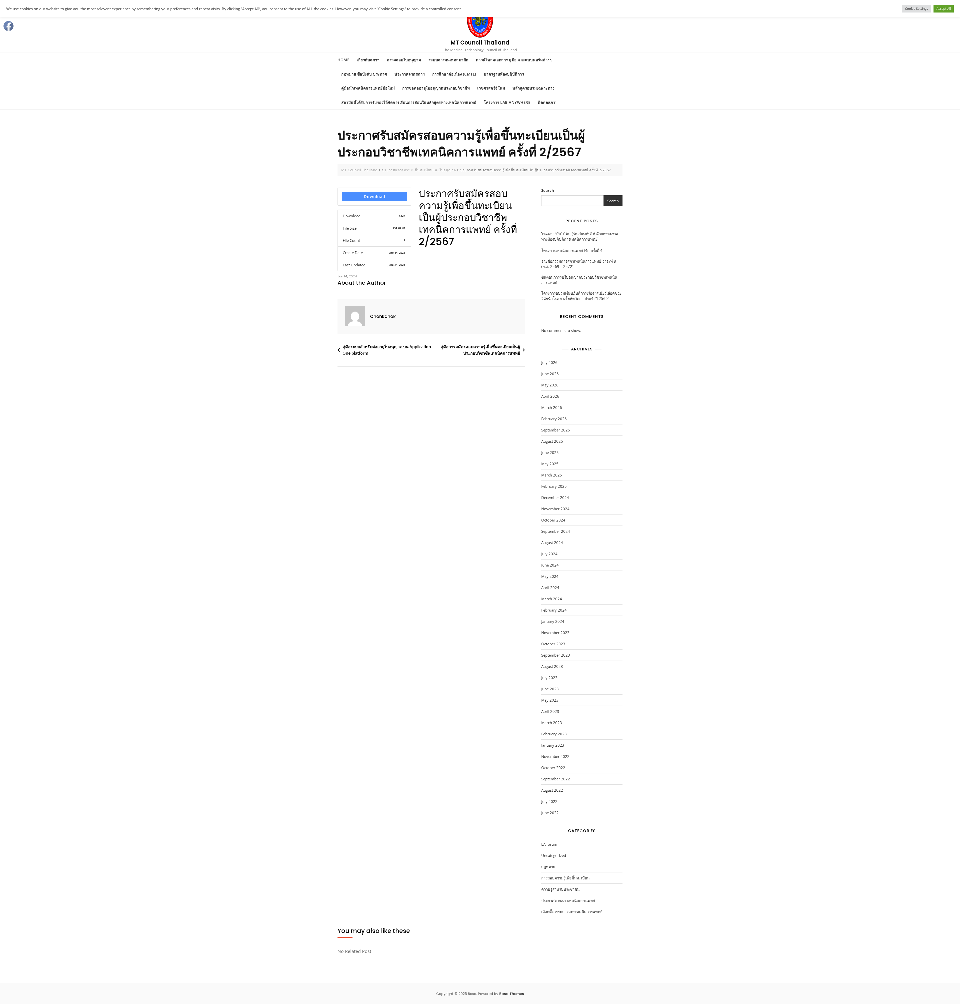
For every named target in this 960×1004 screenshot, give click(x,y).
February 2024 (554, 610)
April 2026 (550, 396)
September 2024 (555, 531)
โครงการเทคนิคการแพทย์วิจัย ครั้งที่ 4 (571, 250)
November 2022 (555, 756)
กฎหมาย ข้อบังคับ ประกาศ (364, 74)
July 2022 (549, 801)
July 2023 (549, 677)
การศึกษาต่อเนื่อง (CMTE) (454, 74)
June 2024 (550, 565)
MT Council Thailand (480, 43)
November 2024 (555, 508)
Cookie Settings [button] (916, 8)
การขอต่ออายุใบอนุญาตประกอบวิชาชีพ (436, 88)
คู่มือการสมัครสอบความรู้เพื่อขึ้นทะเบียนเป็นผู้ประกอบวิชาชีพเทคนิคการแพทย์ (480, 350)
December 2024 (555, 497)
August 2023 (552, 666)
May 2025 (549, 463)
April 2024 (550, 587)
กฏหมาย (548, 866)
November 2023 (555, 632)
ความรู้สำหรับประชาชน (560, 889)
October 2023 (553, 643)
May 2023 (549, 700)
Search (547, 190)
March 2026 (551, 407)
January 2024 (552, 621)
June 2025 (550, 452)
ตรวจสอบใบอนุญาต (404, 59)
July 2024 (549, 553)
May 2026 (549, 384)
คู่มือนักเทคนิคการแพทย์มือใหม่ (368, 88)
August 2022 (552, 790)
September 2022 (555, 778)
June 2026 (550, 373)
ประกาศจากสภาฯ (409, 74)
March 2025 (551, 474)
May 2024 (549, 576)
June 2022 (550, 812)
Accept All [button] (943, 8)
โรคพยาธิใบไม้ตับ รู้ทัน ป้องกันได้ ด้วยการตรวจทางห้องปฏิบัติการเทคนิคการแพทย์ (579, 236)
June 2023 (550, 688)
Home (343, 59)
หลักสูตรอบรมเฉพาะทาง (533, 88)
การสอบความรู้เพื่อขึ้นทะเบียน (565, 877)
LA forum (549, 844)
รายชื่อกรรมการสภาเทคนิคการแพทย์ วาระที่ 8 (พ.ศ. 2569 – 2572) (578, 264)
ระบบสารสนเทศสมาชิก (448, 59)
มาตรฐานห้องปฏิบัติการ (504, 74)
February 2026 (554, 418)
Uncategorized (553, 855)
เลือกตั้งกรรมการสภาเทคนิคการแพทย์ (571, 911)
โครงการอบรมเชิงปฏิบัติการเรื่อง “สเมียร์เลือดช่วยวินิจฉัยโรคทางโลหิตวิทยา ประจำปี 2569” (581, 296)
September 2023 (555, 655)
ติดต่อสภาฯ (547, 102)
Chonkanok (383, 316)
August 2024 (552, 542)
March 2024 (551, 598)
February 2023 (554, 733)
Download (374, 196)
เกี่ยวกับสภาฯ (368, 59)
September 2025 (555, 429)
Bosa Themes (511, 993)
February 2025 (554, 486)
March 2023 (551, 722)
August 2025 (552, 441)
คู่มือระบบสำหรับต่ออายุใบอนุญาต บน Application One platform (386, 350)
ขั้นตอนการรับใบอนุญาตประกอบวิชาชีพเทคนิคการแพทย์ (579, 280)
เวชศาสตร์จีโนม (491, 88)
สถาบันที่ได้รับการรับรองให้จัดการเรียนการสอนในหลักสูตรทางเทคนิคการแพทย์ (408, 102)
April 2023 (550, 711)
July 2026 (549, 362)
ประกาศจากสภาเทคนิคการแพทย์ (568, 900)
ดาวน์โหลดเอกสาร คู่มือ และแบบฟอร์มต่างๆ (514, 59)
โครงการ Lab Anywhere (507, 102)
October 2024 (553, 520)
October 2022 (553, 767)
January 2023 (552, 745)
